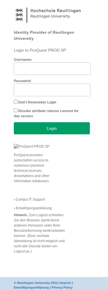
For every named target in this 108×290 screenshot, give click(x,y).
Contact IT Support (29, 199)
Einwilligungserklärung (33, 208)
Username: (23, 60)
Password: (22, 81)
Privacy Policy (62, 287)
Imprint (65, 283)
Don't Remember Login (37, 102)
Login (52, 128)
